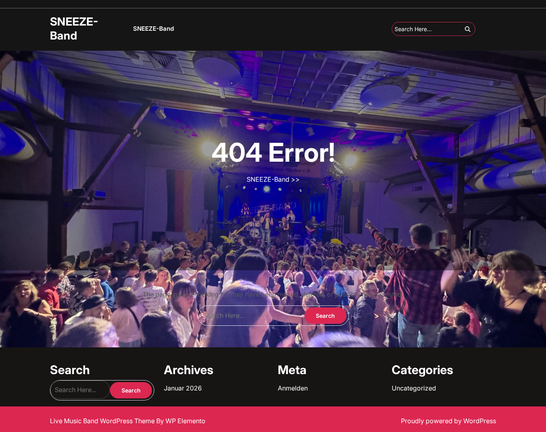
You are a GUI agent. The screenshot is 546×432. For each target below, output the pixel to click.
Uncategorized (414, 388)
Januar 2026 (183, 388)
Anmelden (293, 388)
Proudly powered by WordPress (448, 421)
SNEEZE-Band (74, 28)
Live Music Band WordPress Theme (103, 421)
